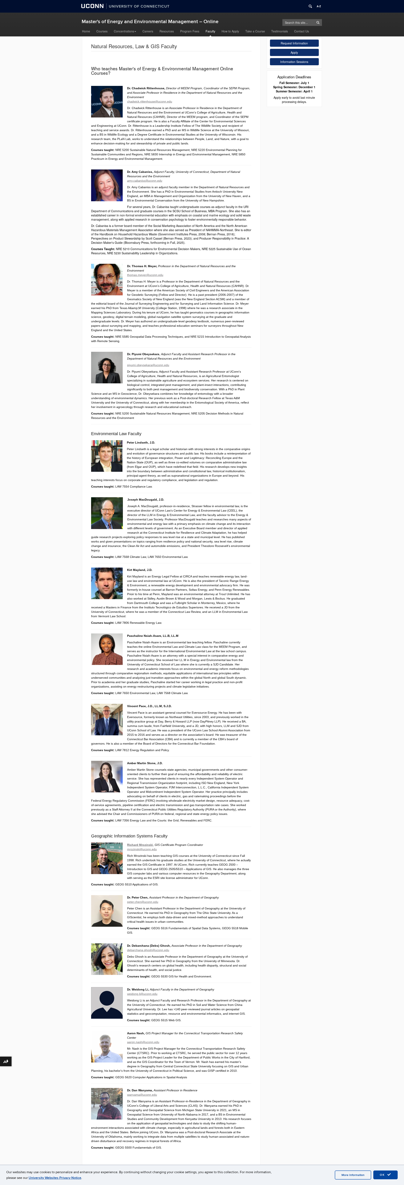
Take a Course (255, 31)
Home (86, 31)
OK (383, 1175)
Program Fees (189, 31)
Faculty (210, 31)
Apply (294, 52)
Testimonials (279, 31)
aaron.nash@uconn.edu (143, 1042)
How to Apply (230, 31)
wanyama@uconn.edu (142, 1094)
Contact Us (301, 31)
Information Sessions (294, 62)
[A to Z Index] (318, 6)
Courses (102, 31)
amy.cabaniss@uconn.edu (144, 180)
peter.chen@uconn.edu (142, 902)
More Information (353, 1175)
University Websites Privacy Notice (55, 1178)
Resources (166, 31)
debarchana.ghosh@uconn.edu (148, 950)
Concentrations (124, 31)
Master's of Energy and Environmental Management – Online (150, 22)
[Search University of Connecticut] (310, 6)
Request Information (294, 43)
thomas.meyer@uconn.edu (145, 275)
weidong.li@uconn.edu (142, 994)
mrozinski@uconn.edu (142, 849)
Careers (147, 31)
